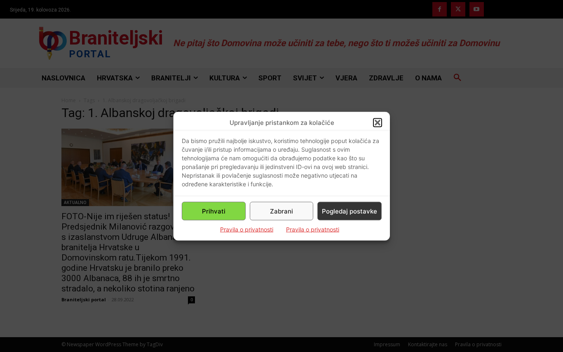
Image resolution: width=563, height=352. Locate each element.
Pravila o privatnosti (246, 229)
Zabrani (281, 211)
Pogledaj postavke (349, 211)
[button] (377, 122)
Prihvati (213, 211)
